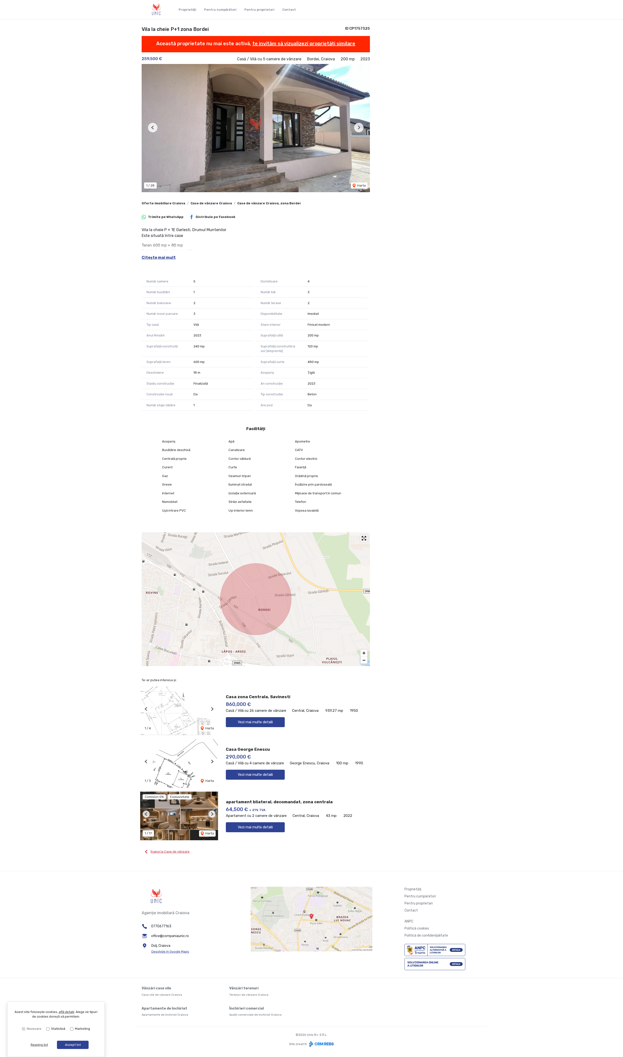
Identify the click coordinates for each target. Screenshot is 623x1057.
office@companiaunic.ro (170, 936)
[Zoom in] (363, 653)
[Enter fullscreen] (363, 538)
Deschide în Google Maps (170, 951)
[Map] (256, 599)
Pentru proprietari (259, 9)
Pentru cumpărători (220, 9)
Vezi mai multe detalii (255, 722)
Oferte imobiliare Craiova (163, 203)
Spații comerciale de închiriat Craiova (255, 1014)
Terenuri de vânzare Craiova (248, 994)
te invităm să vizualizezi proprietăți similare (303, 43)
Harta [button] (361, 185)
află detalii (66, 1012)
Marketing (82, 1028)
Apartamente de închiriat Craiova (165, 1014)
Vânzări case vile (156, 988)
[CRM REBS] (321, 1044)
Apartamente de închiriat (164, 1008)
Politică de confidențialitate (426, 935)
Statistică (58, 1028)
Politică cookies (416, 928)
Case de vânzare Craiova (211, 203)
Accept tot (73, 1045)
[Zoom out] (363, 660)
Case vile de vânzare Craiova (162, 994)
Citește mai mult (159, 257)
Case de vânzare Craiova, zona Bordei (269, 203)
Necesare (34, 1028)
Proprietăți (187, 9)
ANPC (408, 921)
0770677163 (161, 926)
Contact (289, 9)
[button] (152, 127)
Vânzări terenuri (243, 988)
